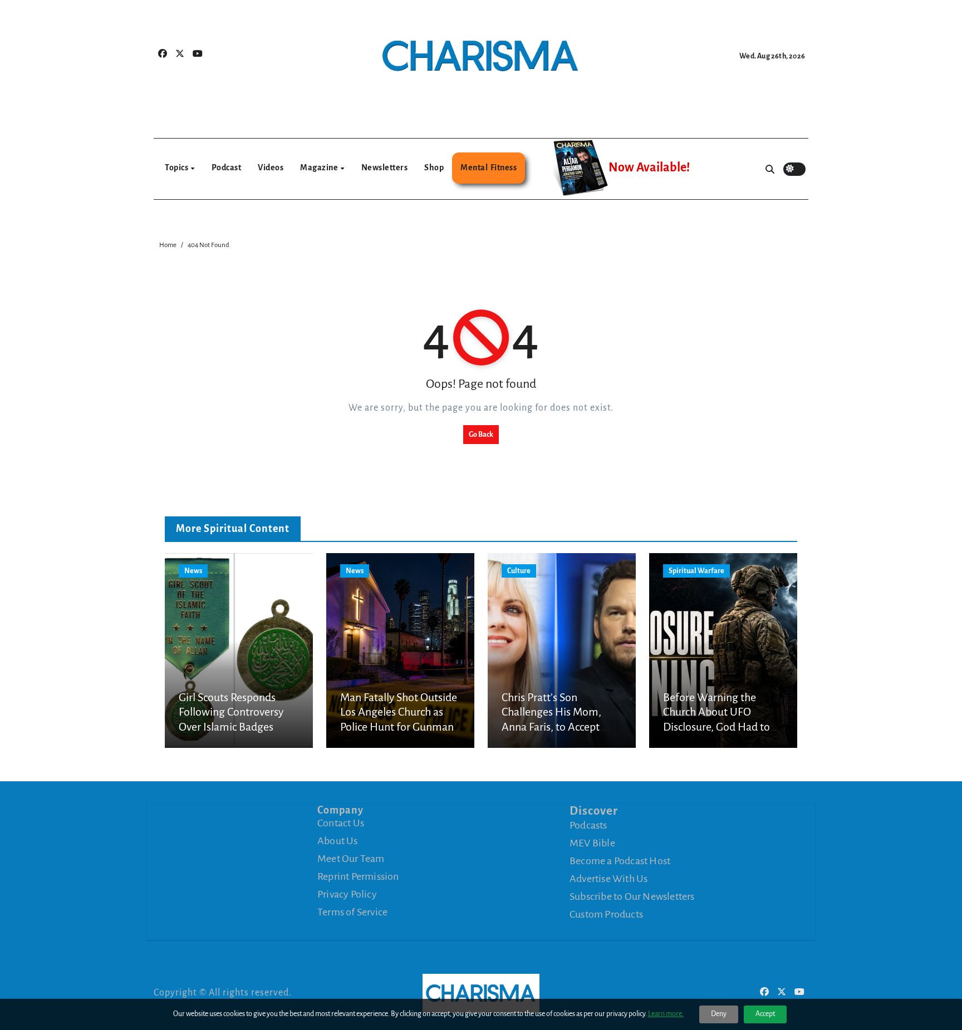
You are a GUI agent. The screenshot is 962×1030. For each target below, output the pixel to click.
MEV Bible (592, 843)
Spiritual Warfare (696, 571)
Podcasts (588, 825)
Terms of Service (352, 912)
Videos (270, 167)
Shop (434, 167)
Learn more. (666, 1014)
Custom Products (606, 914)
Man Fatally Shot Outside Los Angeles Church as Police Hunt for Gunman (398, 712)
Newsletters (384, 167)
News (193, 571)
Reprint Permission (358, 876)
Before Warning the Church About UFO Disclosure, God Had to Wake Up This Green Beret (716, 726)
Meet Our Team (351, 858)
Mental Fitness (488, 167)
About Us (337, 840)
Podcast (227, 167)
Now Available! (649, 167)
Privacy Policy (347, 894)
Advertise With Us (608, 878)
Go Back (481, 434)
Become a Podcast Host (620, 860)
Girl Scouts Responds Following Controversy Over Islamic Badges (231, 712)
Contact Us (340, 823)
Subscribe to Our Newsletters (632, 896)
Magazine (320, 167)
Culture (519, 571)
